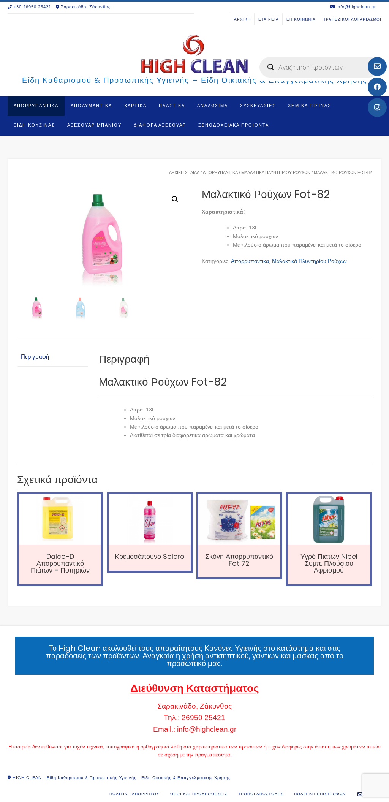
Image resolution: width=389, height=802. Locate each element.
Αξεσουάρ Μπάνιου (94, 125)
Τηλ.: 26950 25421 (194, 717)
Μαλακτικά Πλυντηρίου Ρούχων (275, 172)
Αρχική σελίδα (184, 172)
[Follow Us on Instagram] (377, 107)
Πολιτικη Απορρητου (134, 794)
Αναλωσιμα (212, 105)
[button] (175, 199)
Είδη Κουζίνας (34, 125)
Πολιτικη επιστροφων (320, 794)
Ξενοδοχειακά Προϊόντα (233, 125)
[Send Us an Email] (377, 66)
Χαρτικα (135, 105)
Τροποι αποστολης (260, 794)
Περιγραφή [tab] (35, 356)
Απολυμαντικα (91, 105)
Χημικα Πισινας (309, 105)
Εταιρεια (268, 19)
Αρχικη (242, 19)
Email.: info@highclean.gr (194, 729)
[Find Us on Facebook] (377, 87)
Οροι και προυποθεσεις (199, 794)
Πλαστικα (172, 105)
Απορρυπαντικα (36, 105)
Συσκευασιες (258, 105)
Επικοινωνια (301, 19)
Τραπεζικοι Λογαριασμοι (352, 19)
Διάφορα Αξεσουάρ (160, 125)
